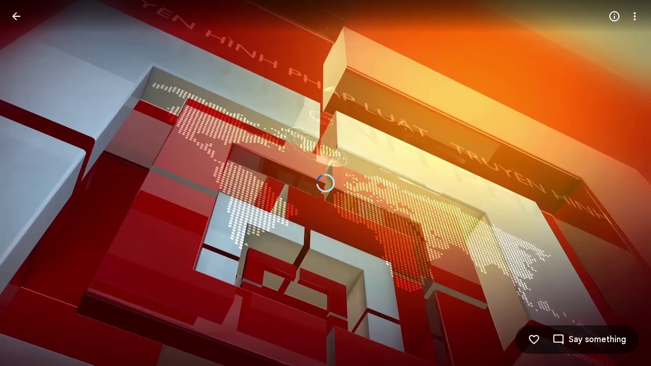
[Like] (534, 339)
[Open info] (614, 16)
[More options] (635, 16)
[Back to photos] (16, 16)
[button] (589, 339)
